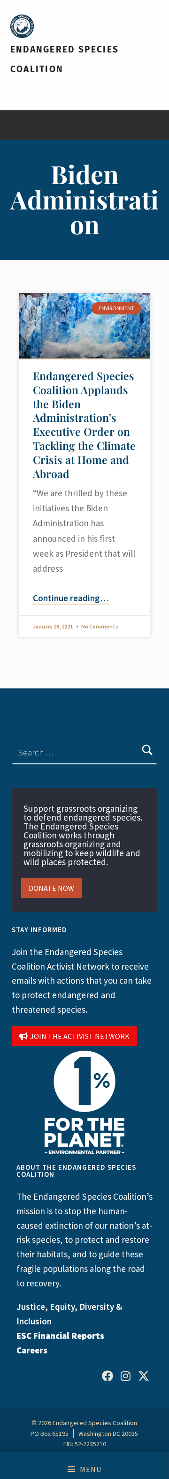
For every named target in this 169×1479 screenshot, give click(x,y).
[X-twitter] (144, 1376)
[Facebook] (107, 1376)
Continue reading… (71, 598)
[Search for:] (84, 752)
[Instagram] (125, 1376)
